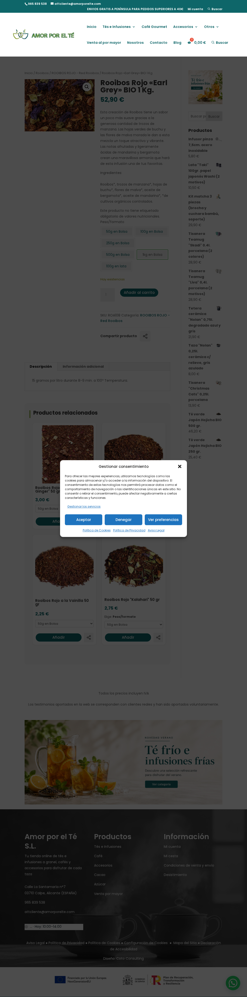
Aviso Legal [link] (156, 530)
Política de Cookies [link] (97, 530)
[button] (179, 466)
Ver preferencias (163, 519)
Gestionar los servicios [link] (84, 507)
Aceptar (83, 519)
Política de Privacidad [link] (129, 530)
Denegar (124, 519)
